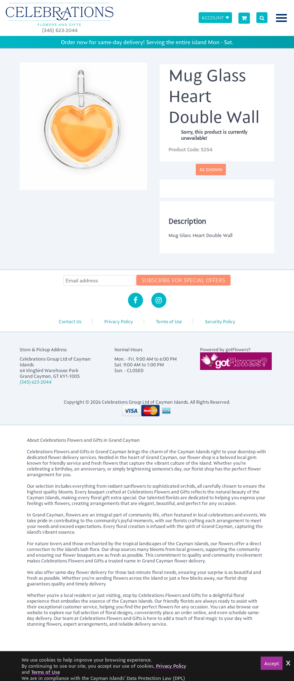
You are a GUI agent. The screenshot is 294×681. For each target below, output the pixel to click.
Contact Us (70, 321)
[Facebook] (135, 300)
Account (212, 17)
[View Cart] (244, 18)
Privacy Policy (118, 321)
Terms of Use (169, 321)
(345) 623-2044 (59, 30)
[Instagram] (158, 300)
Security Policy (220, 321)
